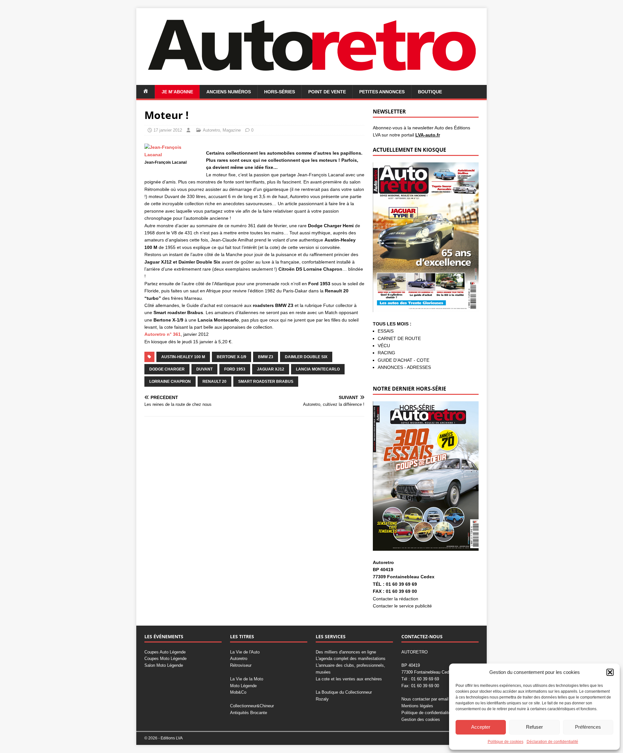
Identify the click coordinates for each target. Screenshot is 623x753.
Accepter (480, 727)
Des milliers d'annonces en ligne (346, 652)
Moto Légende (243, 685)
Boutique (430, 91)
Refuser (534, 727)
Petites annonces (382, 91)
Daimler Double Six (306, 357)
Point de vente (327, 91)
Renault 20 (214, 381)
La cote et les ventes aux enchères (349, 679)
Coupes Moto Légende (165, 658)
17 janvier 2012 (167, 130)
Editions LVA (172, 738)
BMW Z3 (265, 357)
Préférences (588, 727)
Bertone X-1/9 (231, 357)
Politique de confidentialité (426, 712)
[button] (610, 672)
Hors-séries (279, 91)
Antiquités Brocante (248, 712)
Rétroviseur (240, 665)
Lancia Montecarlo (318, 369)
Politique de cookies (505, 741)
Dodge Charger (167, 369)
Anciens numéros (228, 91)
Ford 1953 (234, 369)
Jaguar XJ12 (270, 369)
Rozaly (322, 699)
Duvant (204, 369)
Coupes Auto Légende (165, 652)
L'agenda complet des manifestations (350, 658)
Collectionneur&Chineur (252, 705)
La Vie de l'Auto (245, 652)
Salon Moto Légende (163, 665)
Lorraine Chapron (170, 381)
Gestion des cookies (420, 719)
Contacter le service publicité (402, 605)
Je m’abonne (177, 91)
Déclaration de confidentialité (552, 741)
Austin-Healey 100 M (183, 357)
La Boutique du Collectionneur (344, 692)
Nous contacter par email (424, 699)
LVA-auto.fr (427, 134)
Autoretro (211, 130)
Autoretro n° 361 (162, 334)
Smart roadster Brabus (265, 381)
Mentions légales (417, 705)
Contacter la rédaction (395, 598)
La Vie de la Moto (246, 679)
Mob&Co (238, 692)
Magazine (232, 130)
